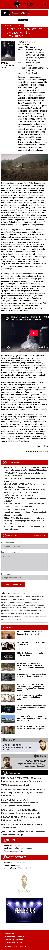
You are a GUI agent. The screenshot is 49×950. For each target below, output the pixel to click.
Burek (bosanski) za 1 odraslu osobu (18, 848)
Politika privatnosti (13, 942)
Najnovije (8, 627)
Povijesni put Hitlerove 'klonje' (15, 863)
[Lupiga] (25, 4)
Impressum (9, 933)
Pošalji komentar (12, 585)
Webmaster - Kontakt (14, 936)
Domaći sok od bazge (12, 845)
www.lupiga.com (20, 946)
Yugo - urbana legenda (12, 865)
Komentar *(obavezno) (10, 552)
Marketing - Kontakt (13, 939)
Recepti (10, 840)
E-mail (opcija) (7, 574)
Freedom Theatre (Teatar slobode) (17, 868)
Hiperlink (11, 773)
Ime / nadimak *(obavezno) (12, 543)
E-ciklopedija (14, 857)
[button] (4, 3)
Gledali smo (18, 13)
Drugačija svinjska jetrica (13, 851)
